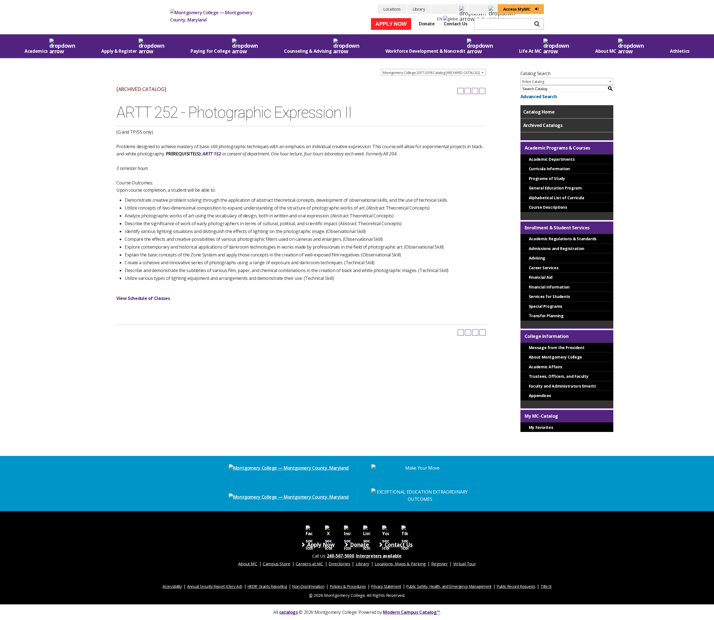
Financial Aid (541, 277)
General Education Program (555, 188)
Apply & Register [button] (119, 51)
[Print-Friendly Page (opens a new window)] (475, 91)
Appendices (540, 395)
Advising (537, 258)
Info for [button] (482, 9)
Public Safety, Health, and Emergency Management (448, 586)
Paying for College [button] (210, 51)
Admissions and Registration (556, 248)
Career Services (543, 267)
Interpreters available (378, 556)
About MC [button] (605, 51)
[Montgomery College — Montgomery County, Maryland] (212, 18)
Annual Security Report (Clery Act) (214, 586)
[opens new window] (309, 529)
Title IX (546, 586)
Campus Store (276, 563)
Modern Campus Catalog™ (411, 612)
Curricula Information (549, 168)
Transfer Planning (546, 315)
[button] (449, 9)
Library (419, 9)
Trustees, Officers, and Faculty (558, 376)
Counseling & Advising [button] (308, 51)
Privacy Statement (386, 586)
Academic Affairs (545, 366)
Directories (339, 563)
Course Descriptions (548, 207)
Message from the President (556, 347)
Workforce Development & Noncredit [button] (425, 51)
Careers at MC (309, 563)
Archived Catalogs (543, 125)
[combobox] (433, 72)
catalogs (288, 612)
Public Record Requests (516, 586)
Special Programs (545, 306)
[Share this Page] (468, 91)
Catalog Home (539, 112)
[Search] (537, 24)
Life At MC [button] (530, 51)
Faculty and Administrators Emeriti (562, 386)
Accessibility (172, 586)
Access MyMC (516, 9)
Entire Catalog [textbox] (533, 81)
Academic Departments (552, 159)
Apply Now (391, 24)
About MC (247, 563)
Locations (392, 9)
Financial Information (549, 287)
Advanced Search (538, 96)
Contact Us (455, 24)
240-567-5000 (340, 556)
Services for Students (549, 296)
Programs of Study (547, 178)
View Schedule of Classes (143, 298)
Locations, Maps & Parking (400, 563)
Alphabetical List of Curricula (556, 197)
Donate (427, 24)
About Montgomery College (555, 357)
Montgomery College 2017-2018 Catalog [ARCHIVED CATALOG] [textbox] (431, 72)
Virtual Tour (464, 563)
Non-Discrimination (308, 586)
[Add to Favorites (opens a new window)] (460, 91)
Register (439, 563)
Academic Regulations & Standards (563, 238)
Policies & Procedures (348, 586)
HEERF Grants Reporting (267, 586)
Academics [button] (36, 51)
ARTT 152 (211, 154)
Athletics (679, 51)
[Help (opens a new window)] (482, 91)
